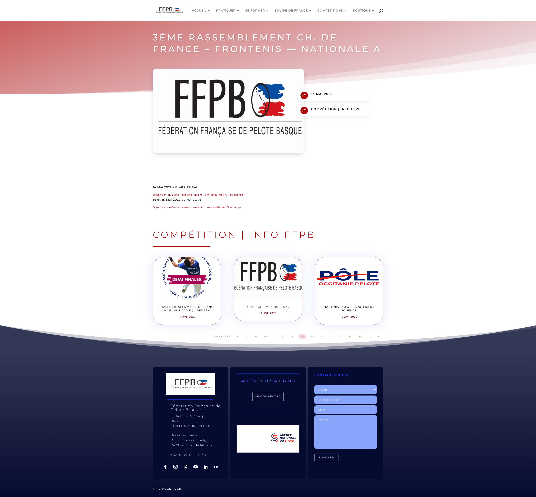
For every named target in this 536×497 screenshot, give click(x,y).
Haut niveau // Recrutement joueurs (349, 308)
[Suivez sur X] (185, 467)
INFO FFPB (351, 109)
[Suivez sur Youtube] (195, 467)
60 (360, 336)
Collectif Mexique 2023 (268, 306)
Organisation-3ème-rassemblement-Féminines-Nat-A (190, 194)
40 (341, 336)
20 (265, 336)
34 (322, 336)
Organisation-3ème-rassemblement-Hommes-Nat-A (189, 207)
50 (350, 336)
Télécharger (236, 194)
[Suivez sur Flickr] (215, 467)
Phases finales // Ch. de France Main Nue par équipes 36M (186, 308)
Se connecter (268, 396)
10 (255, 336)
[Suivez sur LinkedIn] (205, 467)
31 (293, 336)
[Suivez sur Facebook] (165, 467)
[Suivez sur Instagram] (175, 467)
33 (312, 336)
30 (284, 336)
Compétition (324, 109)
